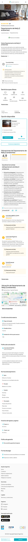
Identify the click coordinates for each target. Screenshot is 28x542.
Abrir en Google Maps (7, 308)
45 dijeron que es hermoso (7, 25)
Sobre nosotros (5, 475)
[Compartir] (22, 6)
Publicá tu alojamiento (6, 473)
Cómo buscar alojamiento (7, 486)
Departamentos (14, 32)
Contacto (3, 471)
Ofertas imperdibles (6, 484)
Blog (2, 490)
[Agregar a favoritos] (25, 6)
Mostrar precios (7, 137)
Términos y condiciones (7, 497)
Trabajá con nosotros (6, 477)
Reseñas (3, 488)
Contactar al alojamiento (14, 144)
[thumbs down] (16, 210)
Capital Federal (5, 32)
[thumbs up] (12, 210)
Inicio (2, 469)
